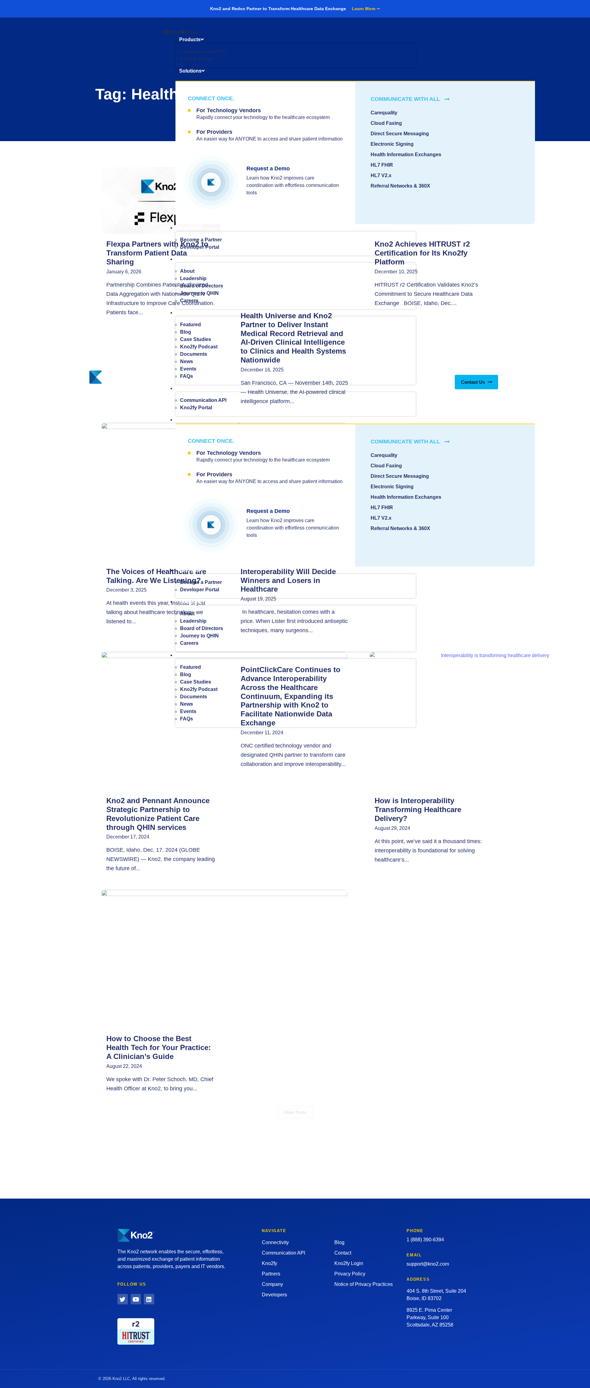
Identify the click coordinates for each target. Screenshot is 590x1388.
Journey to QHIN (199, 293)
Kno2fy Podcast (199, 346)
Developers (466, 367)
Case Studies (195, 339)
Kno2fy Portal (196, 58)
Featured (190, 324)
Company (190, 259)
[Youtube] (136, 1299)
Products (190, 39)
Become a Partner (201, 239)
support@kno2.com (428, 1264)
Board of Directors (201, 285)
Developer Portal (199, 247)
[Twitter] (122, 1299)
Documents (193, 354)
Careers (189, 300)
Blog (185, 332)
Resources (192, 312)
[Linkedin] (149, 1299)
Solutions (190, 70)
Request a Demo (268, 168)
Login (489, 367)
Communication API (203, 51)
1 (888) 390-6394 (425, 1239)
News (186, 361)
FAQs (186, 376)
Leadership (193, 278)
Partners (189, 227)
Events (188, 368)
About (187, 271)
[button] (289, 32)
